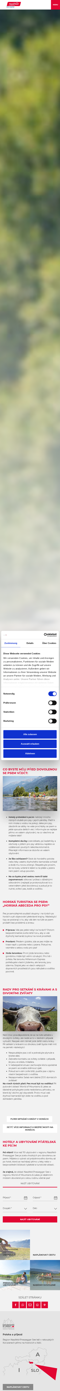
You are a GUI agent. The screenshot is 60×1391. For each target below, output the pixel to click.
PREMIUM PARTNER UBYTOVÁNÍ (13, 1284)
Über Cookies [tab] (49, 643)
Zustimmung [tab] (10, 643)
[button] (15, 1305)
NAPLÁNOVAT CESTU (44, 1255)
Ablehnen (30, 753)
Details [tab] (30, 643)
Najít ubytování (30, 1219)
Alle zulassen (30, 734)
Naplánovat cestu (18, 1387)
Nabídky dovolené (44, 1285)
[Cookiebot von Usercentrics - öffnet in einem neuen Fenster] (44, 635)
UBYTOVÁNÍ (9, 1255)
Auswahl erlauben (30, 744)
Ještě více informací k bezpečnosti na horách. (30, 1128)
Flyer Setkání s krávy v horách (29, 1119)
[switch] (52, 702)
